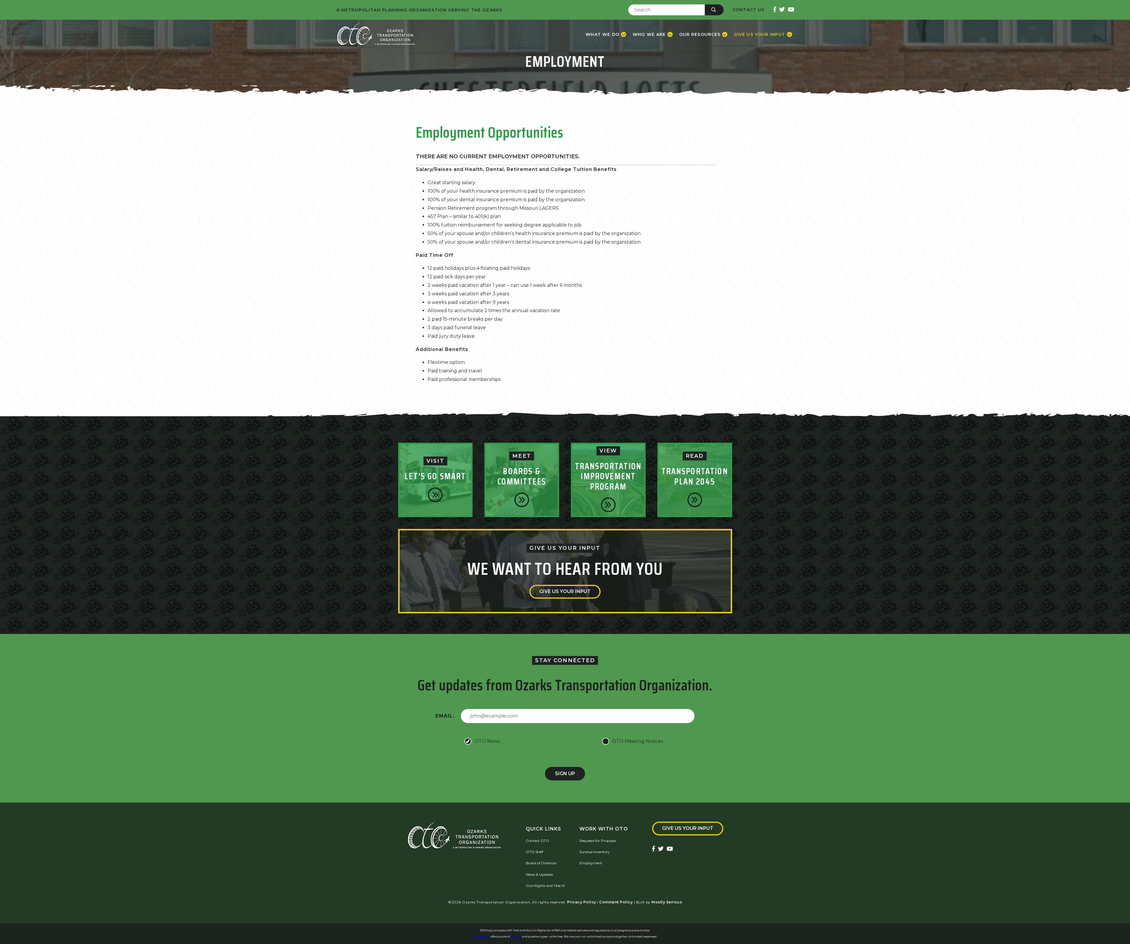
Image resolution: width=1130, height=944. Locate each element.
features (516, 936)
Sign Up (565, 773)
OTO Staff (534, 852)
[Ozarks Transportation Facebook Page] (774, 9)
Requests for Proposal (597, 840)
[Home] (376, 34)
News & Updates (539, 874)
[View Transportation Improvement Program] (608, 504)
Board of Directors (541, 863)
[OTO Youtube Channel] (791, 9)
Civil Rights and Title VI (545, 885)
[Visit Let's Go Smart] (435, 494)
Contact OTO (537, 840)
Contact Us (748, 9)
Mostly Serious (667, 902)
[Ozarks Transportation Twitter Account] (782, 9)
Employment (590, 863)
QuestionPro (482, 936)
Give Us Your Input (565, 591)
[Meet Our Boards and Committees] (521, 499)
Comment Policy (616, 902)
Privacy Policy (581, 902)
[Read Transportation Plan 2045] (694, 499)
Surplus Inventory (594, 852)
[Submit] (714, 9)
